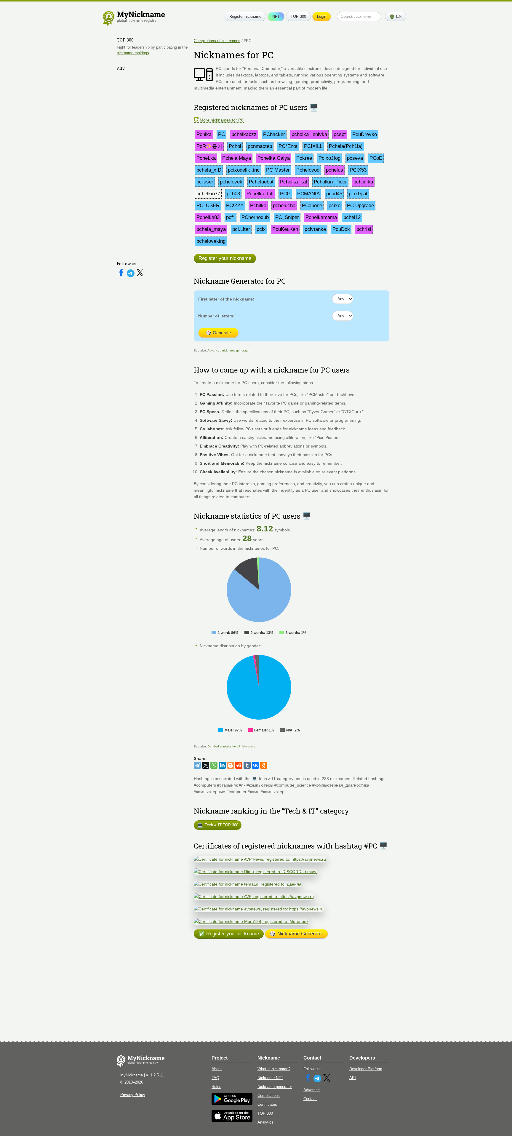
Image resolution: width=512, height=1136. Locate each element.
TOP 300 (298, 16)
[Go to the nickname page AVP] (254, 896)
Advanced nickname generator (228, 350)
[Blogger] (230, 765)
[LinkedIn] (222, 765)
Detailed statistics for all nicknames (231, 746)
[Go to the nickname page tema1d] (247, 884)
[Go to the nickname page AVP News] (260, 859)
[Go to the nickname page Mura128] (251, 921)
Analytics (265, 1122)
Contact (310, 1099)
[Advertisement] (152, 162)
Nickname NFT (270, 1078)
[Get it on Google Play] (232, 1103)
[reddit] (238, 765)
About (217, 1069)
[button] (395, 16)
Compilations (268, 1095)
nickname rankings (133, 53)
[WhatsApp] (213, 765)
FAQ (215, 1078)
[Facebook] (122, 276)
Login (321, 16)
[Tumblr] (247, 765)
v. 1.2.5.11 (155, 1075)
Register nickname (245, 16)
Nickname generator (274, 1086)
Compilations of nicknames (217, 41)
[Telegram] (131, 276)
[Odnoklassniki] (263, 765)
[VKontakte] (255, 765)
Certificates (267, 1104)
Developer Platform (365, 1069)
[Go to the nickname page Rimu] (255, 871)
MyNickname (131, 1075)
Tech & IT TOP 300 (217, 824)
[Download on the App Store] (232, 1120)
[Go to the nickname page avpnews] (259, 909)
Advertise (311, 1090)
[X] (140, 276)
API (352, 1078)
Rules (216, 1086)
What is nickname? (273, 1069)
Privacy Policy (132, 1094)
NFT (276, 16)
